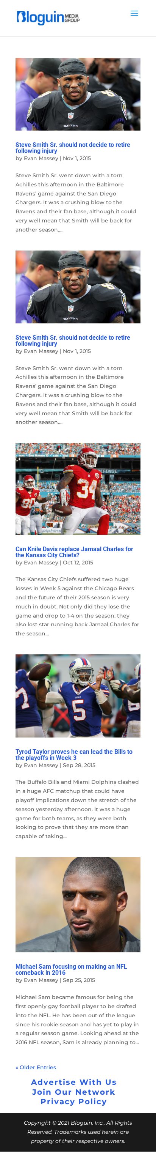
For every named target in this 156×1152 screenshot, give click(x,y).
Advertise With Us (74, 1082)
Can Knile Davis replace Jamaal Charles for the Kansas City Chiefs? (74, 552)
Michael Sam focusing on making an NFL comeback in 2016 (71, 969)
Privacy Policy (74, 1101)
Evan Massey (41, 158)
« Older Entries (36, 1067)
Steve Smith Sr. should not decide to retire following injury (73, 147)
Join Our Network (73, 1092)
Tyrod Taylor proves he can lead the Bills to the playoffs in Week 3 (74, 754)
